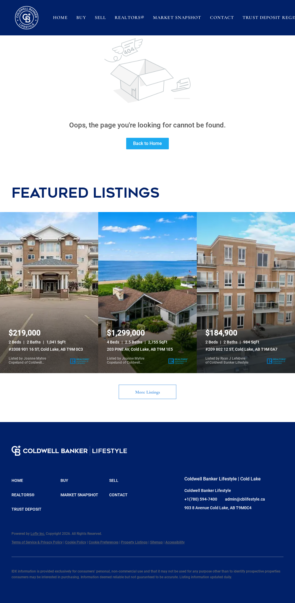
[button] (27, 18)
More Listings (147, 392)
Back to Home (147, 143)
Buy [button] (81, 17)
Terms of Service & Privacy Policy (37, 542)
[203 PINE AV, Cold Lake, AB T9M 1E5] (147, 292)
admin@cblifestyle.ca (245, 499)
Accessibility (175, 542)
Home (60, 17)
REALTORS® (129, 17)
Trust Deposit (261, 17)
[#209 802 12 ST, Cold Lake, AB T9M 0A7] (246, 292)
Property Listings (134, 542)
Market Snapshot (177, 17)
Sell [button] (100, 17)
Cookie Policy (75, 542)
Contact (222, 17)
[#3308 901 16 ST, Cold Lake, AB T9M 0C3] (49, 292)
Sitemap (156, 542)
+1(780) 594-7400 (200, 499)
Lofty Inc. (38, 534)
